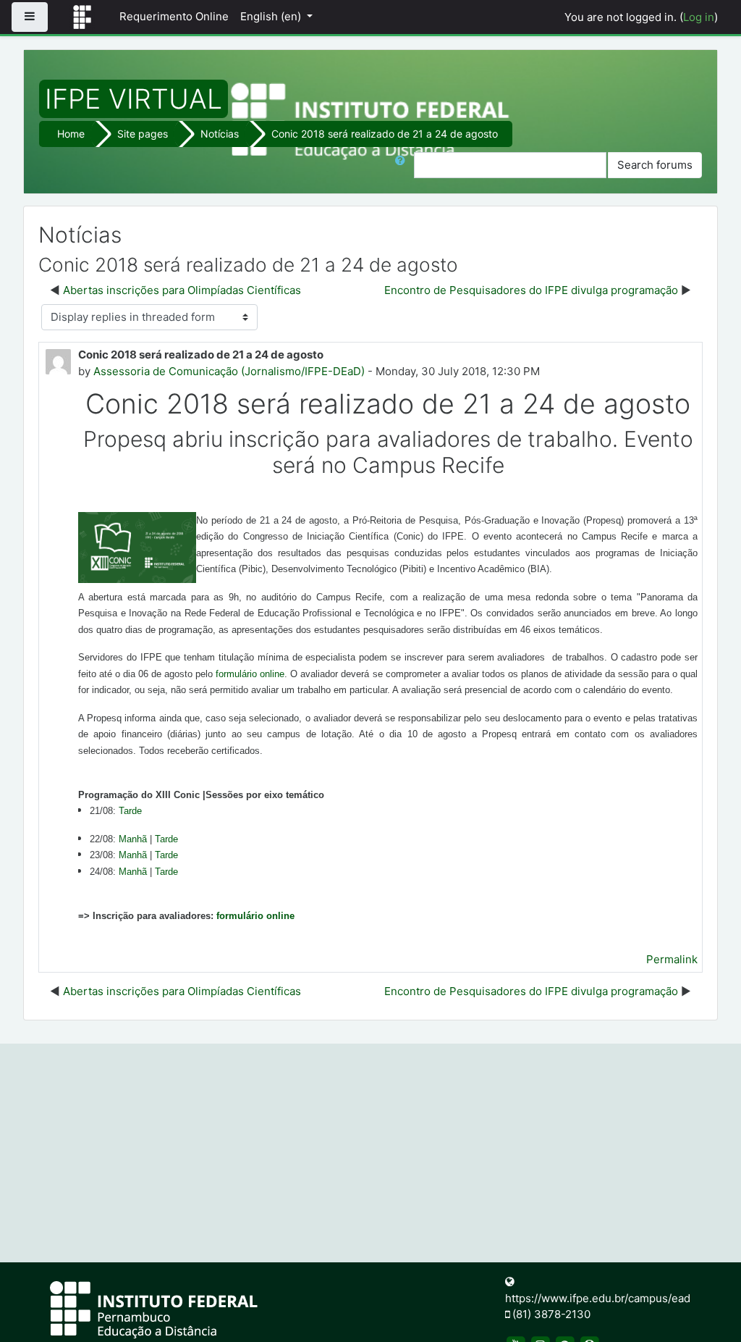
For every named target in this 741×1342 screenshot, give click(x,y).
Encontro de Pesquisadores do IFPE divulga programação (531, 290)
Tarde (130, 810)
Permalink (672, 959)
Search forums (655, 165)
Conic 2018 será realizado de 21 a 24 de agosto (384, 133)
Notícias (219, 133)
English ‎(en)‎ (272, 16)
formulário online (250, 673)
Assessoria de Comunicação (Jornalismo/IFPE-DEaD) (229, 371)
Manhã (133, 871)
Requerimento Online (174, 16)
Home (71, 133)
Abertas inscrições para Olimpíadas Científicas (182, 290)
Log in (698, 17)
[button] (403, 165)
